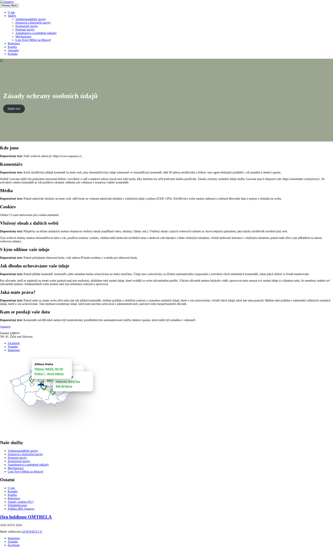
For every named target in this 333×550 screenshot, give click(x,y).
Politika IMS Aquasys (21, 508)
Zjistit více (14, 108)
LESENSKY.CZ (31, 531)
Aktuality (13, 50)
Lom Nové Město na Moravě (33, 40)
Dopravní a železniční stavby (33, 22)
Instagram (14, 350)
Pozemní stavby (25, 29)
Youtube (13, 346)
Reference (14, 43)
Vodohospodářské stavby (30, 19)
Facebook (14, 343)
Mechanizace (23, 36)
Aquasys (5, 326)
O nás (11, 12)
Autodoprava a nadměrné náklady (36, 33)
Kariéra (12, 47)
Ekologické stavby (26, 26)
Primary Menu (9, 5)
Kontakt (13, 53)
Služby (12, 15)
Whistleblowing (17, 505)
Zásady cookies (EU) (21, 501)
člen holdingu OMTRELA (26, 516)
